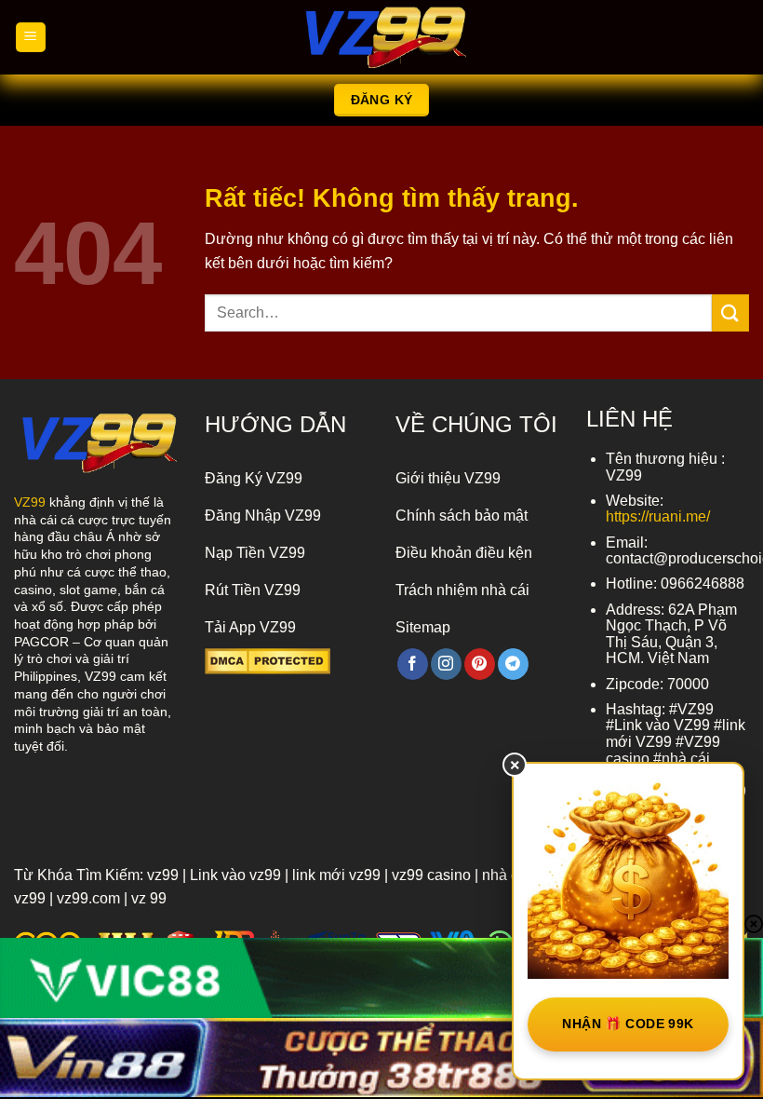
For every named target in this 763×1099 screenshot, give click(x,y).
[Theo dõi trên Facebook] (412, 664)
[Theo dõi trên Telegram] (513, 664)
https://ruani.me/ (658, 516)
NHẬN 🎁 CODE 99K (627, 1023)
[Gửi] (730, 312)
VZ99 (30, 502)
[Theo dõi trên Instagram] (446, 664)
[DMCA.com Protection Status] (267, 660)
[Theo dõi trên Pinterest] (479, 664)
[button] (31, 37)
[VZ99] (381, 37)
